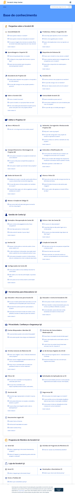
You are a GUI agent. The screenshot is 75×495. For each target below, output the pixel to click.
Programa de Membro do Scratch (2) (24, 440)
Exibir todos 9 (11, 235)
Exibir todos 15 (46, 314)
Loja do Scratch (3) (17, 463)
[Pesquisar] (70, 6)
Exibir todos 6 (11, 410)
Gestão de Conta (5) (17, 215)
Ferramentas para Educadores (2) (23, 292)
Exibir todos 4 (46, 46)
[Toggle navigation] (70, 2)
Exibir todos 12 (46, 144)
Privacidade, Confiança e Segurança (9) (25, 324)
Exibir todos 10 (12, 110)
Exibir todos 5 (11, 46)
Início (4, 7)
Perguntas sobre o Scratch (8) (21, 26)
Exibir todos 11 (46, 166)
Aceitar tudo (59, 489)
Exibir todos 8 (11, 168)
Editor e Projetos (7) (17, 120)
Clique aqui (21, 490)
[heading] (21, 32)
